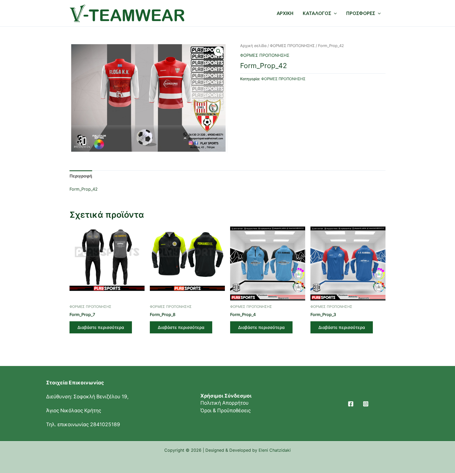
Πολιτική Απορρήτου (224, 403)
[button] (218, 51)
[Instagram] (366, 404)
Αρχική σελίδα (253, 45)
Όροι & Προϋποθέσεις (225, 411)
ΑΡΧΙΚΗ (285, 13)
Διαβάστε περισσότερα (100, 327)
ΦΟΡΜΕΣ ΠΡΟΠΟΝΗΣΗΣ (292, 45)
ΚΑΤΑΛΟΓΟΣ (317, 13)
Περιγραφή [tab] (81, 176)
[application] (334, 13)
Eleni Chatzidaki (275, 450)
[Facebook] (351, 404)
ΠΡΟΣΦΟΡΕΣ (360, 13)
